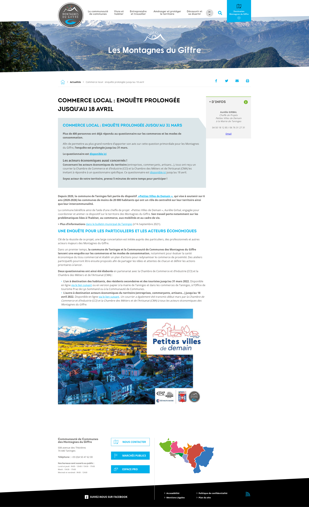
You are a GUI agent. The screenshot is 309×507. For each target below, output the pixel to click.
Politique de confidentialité (213, 493)
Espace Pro (130, 469)
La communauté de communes (98, 12)
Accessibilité (172, 493)
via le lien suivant (81, 285)
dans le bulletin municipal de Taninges (109, 224)
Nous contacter (134, 442)
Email (229, 133)
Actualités (75, 82)
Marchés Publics (134, 455)
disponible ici (98, 154)
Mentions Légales (175, 497)
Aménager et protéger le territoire (167, 12)
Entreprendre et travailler (138, 12)
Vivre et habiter (119, 12)
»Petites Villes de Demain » (155, 196)
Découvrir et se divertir (194, 12)
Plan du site (205, 497)
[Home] (62, 82)
